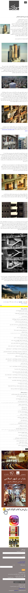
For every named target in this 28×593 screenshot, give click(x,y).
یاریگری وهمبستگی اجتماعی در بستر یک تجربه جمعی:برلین (18, 324)
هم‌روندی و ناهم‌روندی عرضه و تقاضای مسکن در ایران (19, 343)
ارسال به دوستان (23, 303)
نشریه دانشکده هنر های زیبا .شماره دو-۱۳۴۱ (20, 330)
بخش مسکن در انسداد (23, 334)
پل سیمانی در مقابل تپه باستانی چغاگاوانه (21, 356)
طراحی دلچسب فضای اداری (23, 435)
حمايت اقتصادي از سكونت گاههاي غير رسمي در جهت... (19, 340)
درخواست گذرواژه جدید (21, 562)
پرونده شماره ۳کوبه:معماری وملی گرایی (21, 321)
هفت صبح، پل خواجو (24, 363)
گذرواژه (23, 555)
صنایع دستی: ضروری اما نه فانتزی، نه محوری (20, 337)
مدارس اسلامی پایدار (24, 420)
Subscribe (22, 582)
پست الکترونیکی (10, 577)
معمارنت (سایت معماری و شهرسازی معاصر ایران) (19, 576)
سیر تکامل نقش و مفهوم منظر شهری (21, 428)
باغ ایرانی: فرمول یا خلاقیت (23, 442)
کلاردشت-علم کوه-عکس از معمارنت (21, 440)
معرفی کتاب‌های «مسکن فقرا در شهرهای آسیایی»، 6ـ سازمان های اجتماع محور (15, 351)
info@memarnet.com (22, 588)
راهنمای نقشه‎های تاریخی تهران (22, 432)
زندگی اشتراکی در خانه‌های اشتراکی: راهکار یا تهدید (19, 380)
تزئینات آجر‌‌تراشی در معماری (23, 404)
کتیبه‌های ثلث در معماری (23, 414)
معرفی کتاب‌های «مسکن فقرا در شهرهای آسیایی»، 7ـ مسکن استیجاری (16, 348)
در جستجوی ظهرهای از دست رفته (22, 327)
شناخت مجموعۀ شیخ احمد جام (22, 401)
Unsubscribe (16, 582)
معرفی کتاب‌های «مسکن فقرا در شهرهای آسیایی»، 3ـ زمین (18, 366)
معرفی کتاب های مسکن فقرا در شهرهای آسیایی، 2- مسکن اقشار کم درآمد (16, 374)
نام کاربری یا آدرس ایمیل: (20, 551)
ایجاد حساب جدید (22, 561)
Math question (22, 565)
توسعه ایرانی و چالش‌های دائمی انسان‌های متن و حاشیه (19, 388)
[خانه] (14, 5)
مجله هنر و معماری (24, 407)
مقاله (1, 305)
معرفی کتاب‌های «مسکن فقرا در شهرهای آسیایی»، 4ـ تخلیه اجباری (17, 360)
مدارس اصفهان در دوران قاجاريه (22, 417)
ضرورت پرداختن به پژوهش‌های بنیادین (21, 310)
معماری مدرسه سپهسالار (23, 425)
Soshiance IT (16, 590)
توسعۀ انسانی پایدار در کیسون (22, 445)
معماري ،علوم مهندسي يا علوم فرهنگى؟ (21, 313)
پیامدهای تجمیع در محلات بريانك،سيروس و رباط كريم (19, 394)
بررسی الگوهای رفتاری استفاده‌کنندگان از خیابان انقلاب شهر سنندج (17, 353)
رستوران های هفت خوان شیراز (22, 411)
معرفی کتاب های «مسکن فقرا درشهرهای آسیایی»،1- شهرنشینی (17, 377)
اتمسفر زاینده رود (24, 316)
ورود (23, 569)
